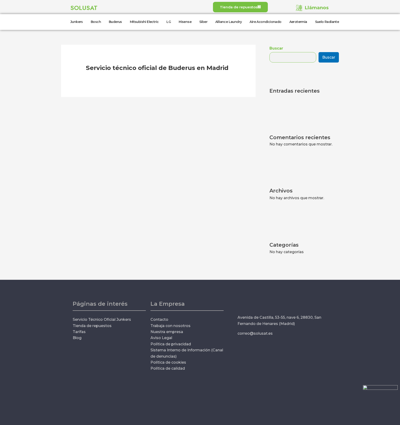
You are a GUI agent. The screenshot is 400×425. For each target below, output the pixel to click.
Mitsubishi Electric (144, 22)
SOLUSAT (83, 7)
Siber (203, 22)
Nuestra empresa (166, 332)
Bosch (96, 22)
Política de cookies (168, 362)
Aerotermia (298, 22)
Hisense (185, 22)
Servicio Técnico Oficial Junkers (102, 319)
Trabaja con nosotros (170, 326)
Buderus (115, 22)
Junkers (76, 22)
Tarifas (79, 332)
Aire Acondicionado (265, 22)
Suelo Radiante (327, 22)
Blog (77, 338)
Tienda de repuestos (92, 326)
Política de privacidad (170, 344)
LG (168, 22)
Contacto (159, 319)
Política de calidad (167, 368)
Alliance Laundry (228, 22)
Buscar (276, 48)
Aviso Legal (161, 338)
